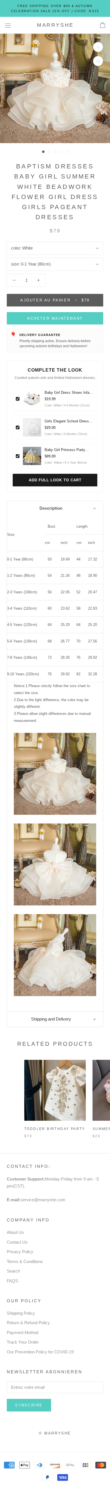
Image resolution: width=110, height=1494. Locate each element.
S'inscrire (29, 1405)
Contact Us (17, 1242)
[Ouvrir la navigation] (8, 25)
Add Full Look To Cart (55, 480)
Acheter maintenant (55, 318)
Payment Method (22, 1332)
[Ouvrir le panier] (102, 25)
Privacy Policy (20, 1251)
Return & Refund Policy (28, 1322)
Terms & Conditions (25, 1261)
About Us (15, 1232)
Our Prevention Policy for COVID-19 (40, 1351)
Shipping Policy (21, 1313)
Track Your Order (23, 1342)
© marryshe (55, 1433)
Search (13, 1271)
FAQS (12, 1280)
